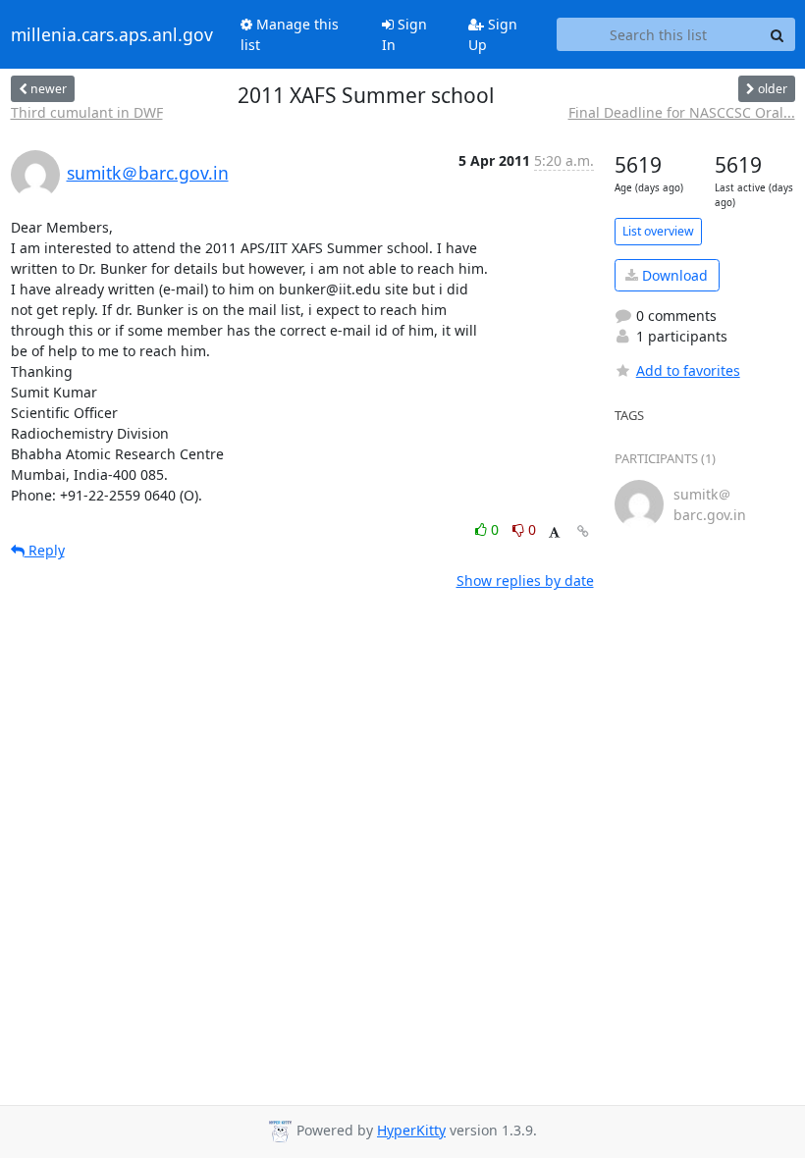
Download (673, 275)
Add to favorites (688, 370)
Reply (45, 550)
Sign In (404, 34)
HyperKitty (411, 1130)
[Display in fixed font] (554, 532)
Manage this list (290, 34)
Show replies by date (525, 580)
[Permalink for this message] (583, 531)
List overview (658, 231)
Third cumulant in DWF (87, 112)
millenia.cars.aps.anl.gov (112, 34)
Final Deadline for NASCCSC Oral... (681, 112)
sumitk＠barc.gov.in (148, 172)
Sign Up (492, 34)
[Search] (777, 34)
